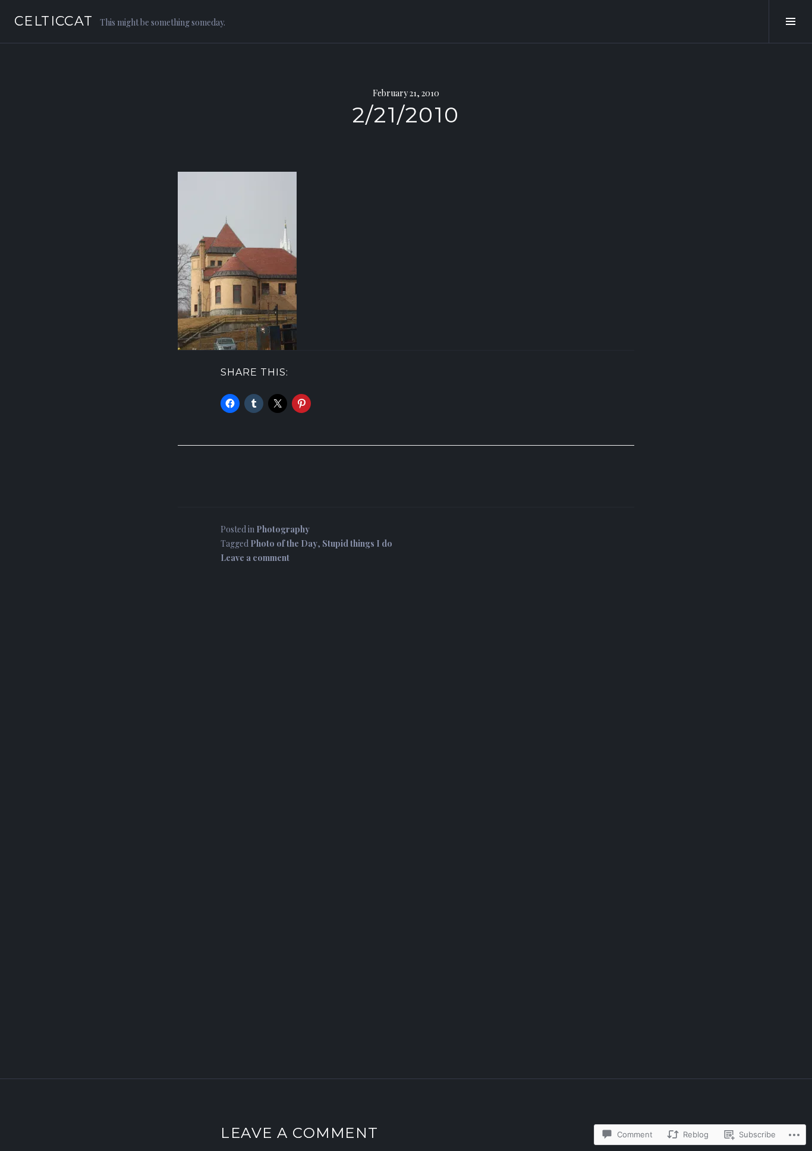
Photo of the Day (283, 543)
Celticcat (53, 21)
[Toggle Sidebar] (790, 21)
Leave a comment (255, 557)
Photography (283, 529)
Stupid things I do (357, 543)
